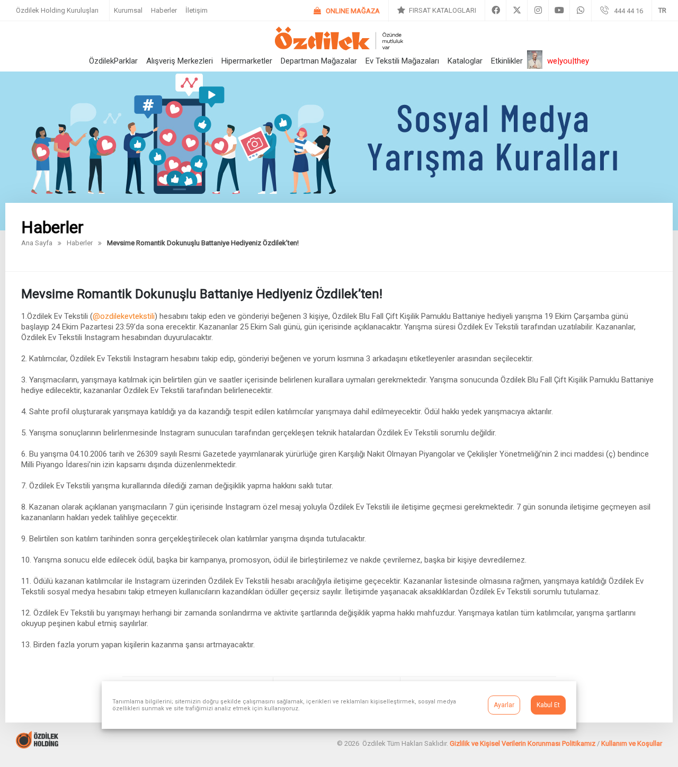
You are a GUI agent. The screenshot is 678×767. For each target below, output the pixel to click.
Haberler (164, 10)
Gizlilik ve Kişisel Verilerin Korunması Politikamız (522, 743)
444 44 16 (628, 11)
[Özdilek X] (516, 10)
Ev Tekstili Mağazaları (402, 61)
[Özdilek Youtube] (559, 10)
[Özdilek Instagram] (538, 10)
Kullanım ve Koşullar (631, 743)
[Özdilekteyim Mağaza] (346, 11)
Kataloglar (465, 61)
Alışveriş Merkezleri (179, 61)
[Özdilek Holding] (37, 746)
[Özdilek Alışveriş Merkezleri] (339, 47)
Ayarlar (504, 705)
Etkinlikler (507, 61)
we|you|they (568, 61)
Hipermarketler (246, 61)
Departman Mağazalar (319, 61)
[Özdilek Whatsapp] (580, 10)
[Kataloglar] (437, 10)
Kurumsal (128, 10)
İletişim (196, 10)
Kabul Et (548, 705)
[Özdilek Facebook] (495, 10)
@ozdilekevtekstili (124, 316)
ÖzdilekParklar (113, 61)
